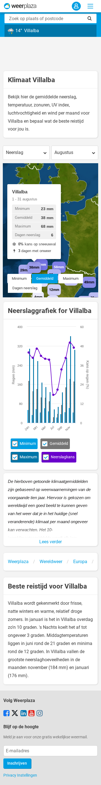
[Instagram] (39, 714)
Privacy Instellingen (20, 775)
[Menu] (90, 6)
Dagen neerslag (24, 288)
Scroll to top (92, 776)
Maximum (71, 278)
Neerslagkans (63, 457)
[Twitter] (15, 714)
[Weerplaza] (20, 6)
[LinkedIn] (23, 714)
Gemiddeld (44, 278)
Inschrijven (17, 763)
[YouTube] (31, 714)
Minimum (19, 278)
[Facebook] (6, 714)
